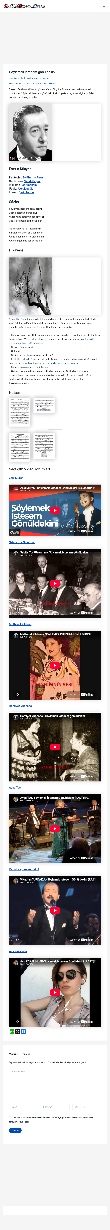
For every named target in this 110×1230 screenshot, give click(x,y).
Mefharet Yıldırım (20, 624)
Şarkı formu (26, 192)
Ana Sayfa (14, 78)
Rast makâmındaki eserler (44, 83)
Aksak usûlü (25, 188)
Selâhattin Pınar (33, 177)
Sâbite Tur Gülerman (22, 542)
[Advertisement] (55, 43)
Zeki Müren (16, 478)
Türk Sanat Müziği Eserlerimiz (35, 78)
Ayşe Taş (15, 787)
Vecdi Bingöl (32, 181)
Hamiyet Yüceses (20, 706)
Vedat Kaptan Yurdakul (24, 869)
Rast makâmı (29, 185)
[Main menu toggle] (104, 6)
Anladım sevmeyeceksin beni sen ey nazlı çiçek (53, 363)
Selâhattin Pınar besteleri (20, 83)
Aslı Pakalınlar (18, 951)
